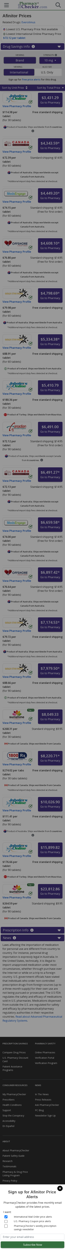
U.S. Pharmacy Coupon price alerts (32, 1221)
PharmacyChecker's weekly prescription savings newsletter (35, 1227)
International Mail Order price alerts (33, 1216)
